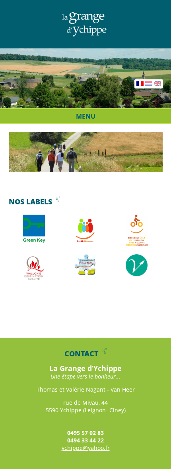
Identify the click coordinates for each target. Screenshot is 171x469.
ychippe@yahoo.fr (86, 448)
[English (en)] (157, 84)
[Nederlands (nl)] (148, 84)
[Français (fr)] (140, 84)
